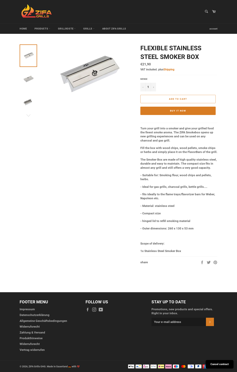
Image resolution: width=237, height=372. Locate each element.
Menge (143, 79)
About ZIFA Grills (114, 28)
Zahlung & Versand (32, 332)
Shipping (168, 69)
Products (42, 28)
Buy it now (178, 110)
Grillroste (66, 28)
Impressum (27, 309)
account (213, 28)
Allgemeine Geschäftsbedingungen (43, 321)
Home (23, 28)
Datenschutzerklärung (34, 315)
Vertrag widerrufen (32, 350)
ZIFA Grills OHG (37, 366)
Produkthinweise (31, 338)
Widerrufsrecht (30, 326)
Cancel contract (219, 364)
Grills (88, 28)
